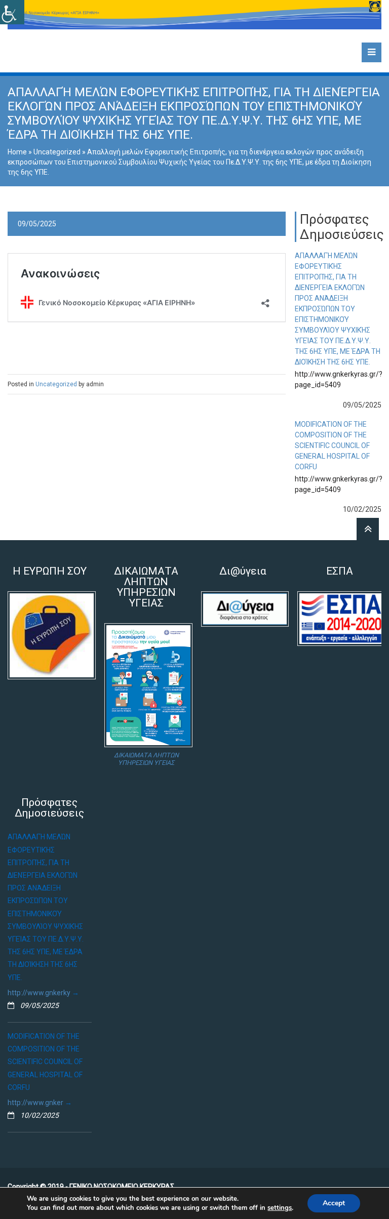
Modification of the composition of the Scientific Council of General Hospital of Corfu (332, 445)
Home (17, 152)
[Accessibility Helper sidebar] (12, 12)
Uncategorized (57, 152)
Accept (334, 1203)
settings (279, 1207)
